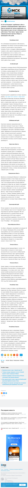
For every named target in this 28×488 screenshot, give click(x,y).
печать (22, 11)
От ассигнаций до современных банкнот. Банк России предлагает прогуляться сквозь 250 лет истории (12, 423)
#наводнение (16, 360)
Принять (22, 484)
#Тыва (2, 362)
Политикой (3, 485)
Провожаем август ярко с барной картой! (12, 370)
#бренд (11, 360)
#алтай (7, 360)
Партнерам (6, 469)
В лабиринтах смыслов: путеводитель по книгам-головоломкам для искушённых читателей (11, 413)
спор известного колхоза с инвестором (15, 96)
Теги (3, 360)
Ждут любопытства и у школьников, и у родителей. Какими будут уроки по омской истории (14, 418)
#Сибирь (22, 360)
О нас (2, 469)
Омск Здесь (4, 2)
